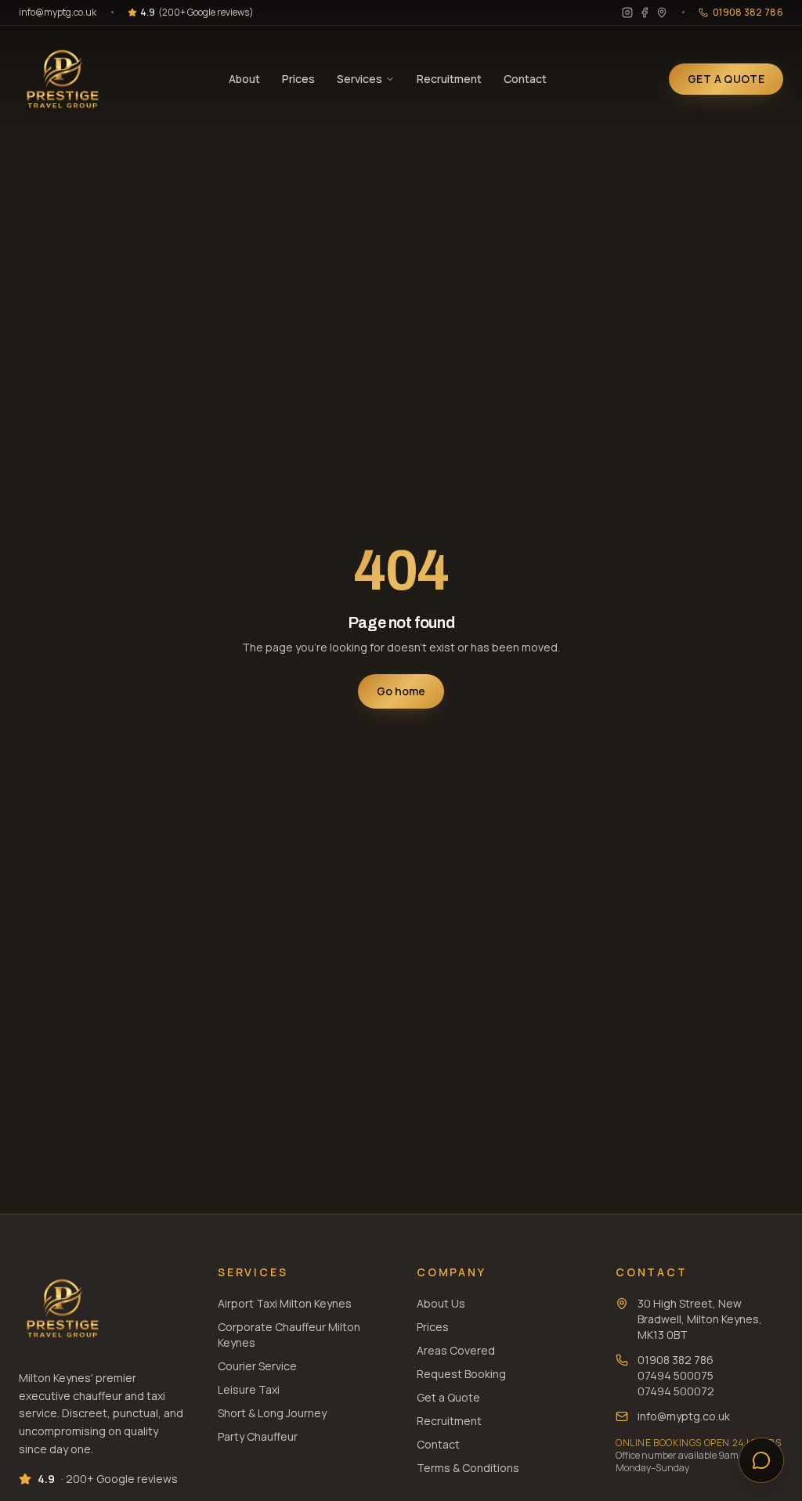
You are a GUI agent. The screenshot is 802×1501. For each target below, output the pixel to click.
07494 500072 (676, 1391)
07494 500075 (675, 1375)
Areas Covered (456, 1350)
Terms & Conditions (468, 1467)
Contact (525, 78)
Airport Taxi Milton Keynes (285, 1303)
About (244, 78)
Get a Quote (448, 1397)
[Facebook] (644, 12)
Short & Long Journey (272, 1412)
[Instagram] (627, 12)
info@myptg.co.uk (57, 12)
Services (359, 78)
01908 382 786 (675, 1359)
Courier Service (257, 1365)
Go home (401, 691)
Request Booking (461, 1373)
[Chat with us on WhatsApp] (761, 1460)
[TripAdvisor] (661, 12)
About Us (441, 1303)
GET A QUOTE (726, 78)
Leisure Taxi (249, 1389)
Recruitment (449, 78)
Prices (298, 78)
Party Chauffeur (258, 1436)
